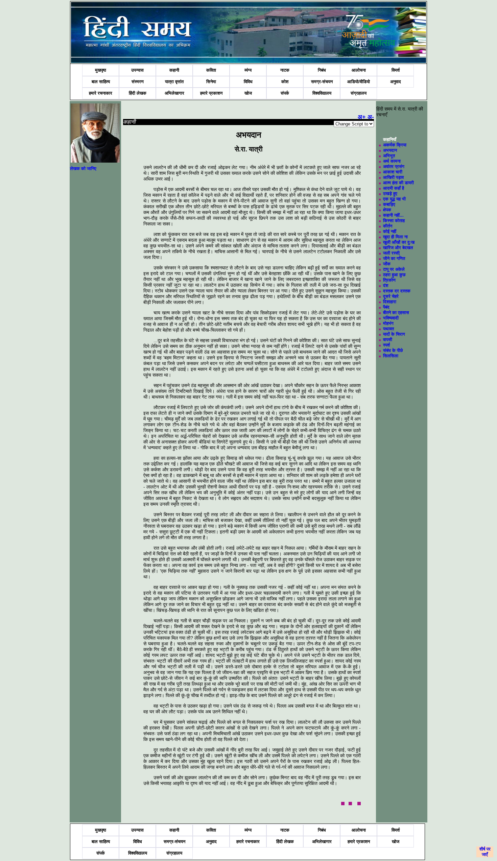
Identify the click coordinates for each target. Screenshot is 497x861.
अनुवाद (395, 81)
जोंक (386, 263)
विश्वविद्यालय (321, 93)
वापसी (387, 339)
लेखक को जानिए (83, 168)
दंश (385, 285)
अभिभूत (389, 155)
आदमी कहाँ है (393, 188)
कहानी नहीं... (393, 215)
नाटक (284, 70)
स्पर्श (386, 345)
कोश (284, 81)
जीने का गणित (394, 258)
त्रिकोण (389, 280)
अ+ (362, 117)
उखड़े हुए (390, 193)
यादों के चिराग (394, 334)
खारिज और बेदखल (398, 247)
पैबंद (386, 307)
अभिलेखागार (174, 93)
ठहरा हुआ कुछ (394, 274)
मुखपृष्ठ (100, 70)
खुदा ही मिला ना (395, 236)
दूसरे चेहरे (391, 296)
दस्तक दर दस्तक (396, 290)
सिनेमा (211, 81)
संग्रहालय (358, 93)
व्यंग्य (248, 70)
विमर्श (396, 70)
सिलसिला (390, 355)
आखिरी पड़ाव (393, 177)
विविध (248, 81)
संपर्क (285, 93)
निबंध (322, 70)
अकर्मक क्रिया (394, 144)
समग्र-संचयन (322, 81)
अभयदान (390, 150)
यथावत (388, 328)
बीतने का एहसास (396, 312)
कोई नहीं (389, 231)
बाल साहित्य (101, 81)
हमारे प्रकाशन (211, 93)
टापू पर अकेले (394, 269)
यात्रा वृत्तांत (174, 81)
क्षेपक (387, 209)
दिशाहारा (389, 301)
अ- (371, 117)
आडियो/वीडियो (358, 81)
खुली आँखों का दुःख (399, 242)
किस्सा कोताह (394, 220)
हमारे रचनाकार (100, 93)
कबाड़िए (389, 204)
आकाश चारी (392, 171)
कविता (211, 70)
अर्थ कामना (392, 161)
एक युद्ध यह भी (394, 198)
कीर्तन (387, 226)
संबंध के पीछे (393, 350)
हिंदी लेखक (137, 93)
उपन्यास (137, 70)
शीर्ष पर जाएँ (485, 851)
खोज (248, 93)
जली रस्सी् (391, 253)
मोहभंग (388, 323)
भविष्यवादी (391, 317)
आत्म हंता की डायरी (398, 182)
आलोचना (359, 70)
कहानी (174, 70)
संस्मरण (138, 81)
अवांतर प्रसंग (393, 166)
